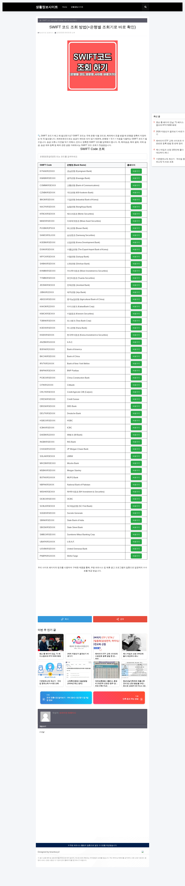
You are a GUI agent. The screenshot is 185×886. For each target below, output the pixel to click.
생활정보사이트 (47, 7)
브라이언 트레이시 (46, 33)
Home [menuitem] (64, 7)
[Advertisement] (92, 114)
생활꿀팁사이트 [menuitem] (77, 7)
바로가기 (136, 171)
